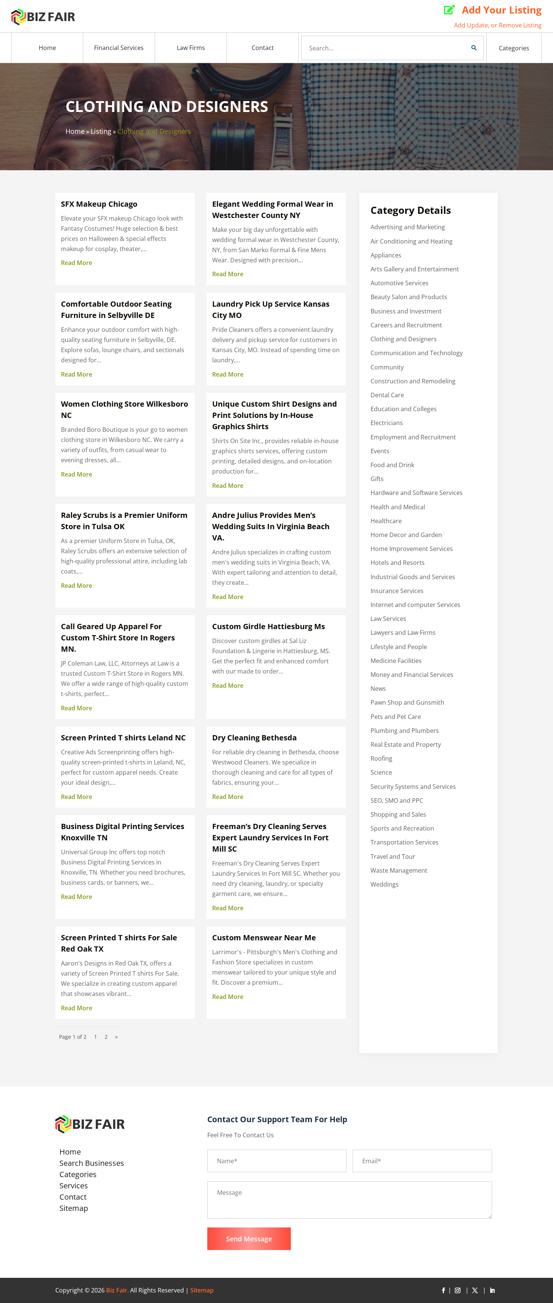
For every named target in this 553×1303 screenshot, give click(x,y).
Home (47, 48)
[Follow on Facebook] (443, 1290)
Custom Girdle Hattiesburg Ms (268, 626)
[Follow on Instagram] (459, 1290)
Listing (101, 131)
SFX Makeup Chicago (99, 204)
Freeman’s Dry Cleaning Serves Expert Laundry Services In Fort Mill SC (270, 837)
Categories (514, 48)
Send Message (249, 1238)
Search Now (461, 48)
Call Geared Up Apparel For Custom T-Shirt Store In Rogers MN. (118, 637)
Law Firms (191, 48)
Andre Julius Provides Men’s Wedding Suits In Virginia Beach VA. (271, 526)
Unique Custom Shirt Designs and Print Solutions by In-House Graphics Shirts (274, 415)
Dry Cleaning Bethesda (254, 737)
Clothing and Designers (154, 131)
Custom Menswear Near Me (264, 937)
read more (76, 263)
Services (73, 1187)
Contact (263, 48)
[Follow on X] (476, 1290)
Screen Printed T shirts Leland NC (123, 737)
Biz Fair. (117, 1290)
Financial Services (119, 48)
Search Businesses (91, 1164)
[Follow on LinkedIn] (492, 1290)
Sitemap (73, 1209)
